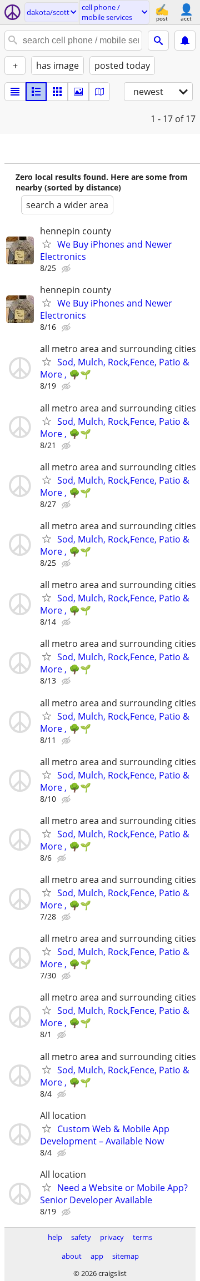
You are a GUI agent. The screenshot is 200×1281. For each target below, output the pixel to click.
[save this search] (185, 41)
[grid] (57, 91)
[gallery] (78, 91)
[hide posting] (67, 268)
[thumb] (36, 91)
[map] (99, 91)
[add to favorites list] (46, 243)
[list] (15, 91)
